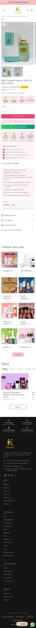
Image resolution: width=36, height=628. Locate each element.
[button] (4, 10)
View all (18, 354)
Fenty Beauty (7, 526)
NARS (5, 529)
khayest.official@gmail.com (14, 466)
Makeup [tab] (4, 369)
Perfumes (6, 205)
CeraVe (6, 546)
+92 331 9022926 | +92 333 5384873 (16, 463)
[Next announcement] (33, 2)
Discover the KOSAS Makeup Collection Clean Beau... (14, 395)
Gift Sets (6, 504)
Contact (6, 568)
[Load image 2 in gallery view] (18, 72)
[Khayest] (10, 443)
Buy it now (18, 121)
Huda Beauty (7, 523)
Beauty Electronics (9, 501)
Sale (13, 205)
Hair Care (6, 494)
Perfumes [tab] (28, 369)
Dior (5, 516)
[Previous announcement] (3, 2)
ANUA (6, 347)
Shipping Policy (8, 571)
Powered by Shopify (23, 613)
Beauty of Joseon (7, 323)
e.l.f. (5, 536)
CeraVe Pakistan (24, 297)
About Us (6, 593)
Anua (5, 549)
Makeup (6, 484)
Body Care (7, 491)
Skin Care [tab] (20, 369)
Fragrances (7, 497)
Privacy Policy (8, 578)
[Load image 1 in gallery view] (7, 72)
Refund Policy (8, 574)
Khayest (15, 613)
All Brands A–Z (8, 555)
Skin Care (6, 488)
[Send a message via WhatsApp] (32, 624)
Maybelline (7, 532)
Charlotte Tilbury (7, 297)
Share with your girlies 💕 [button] (11, 163)
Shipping (3, 89)
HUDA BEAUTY (24, 323)
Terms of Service (9, 581)
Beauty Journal (8, 596)
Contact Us (7, 600)
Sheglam (7, 271)
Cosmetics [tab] (12, 369)
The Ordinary (26, 271)
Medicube (24, 347)
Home (2, 16)
